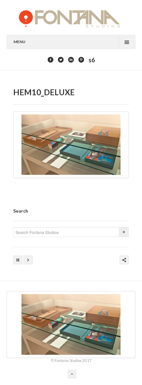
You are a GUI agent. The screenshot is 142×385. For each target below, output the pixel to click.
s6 (92, 60)
